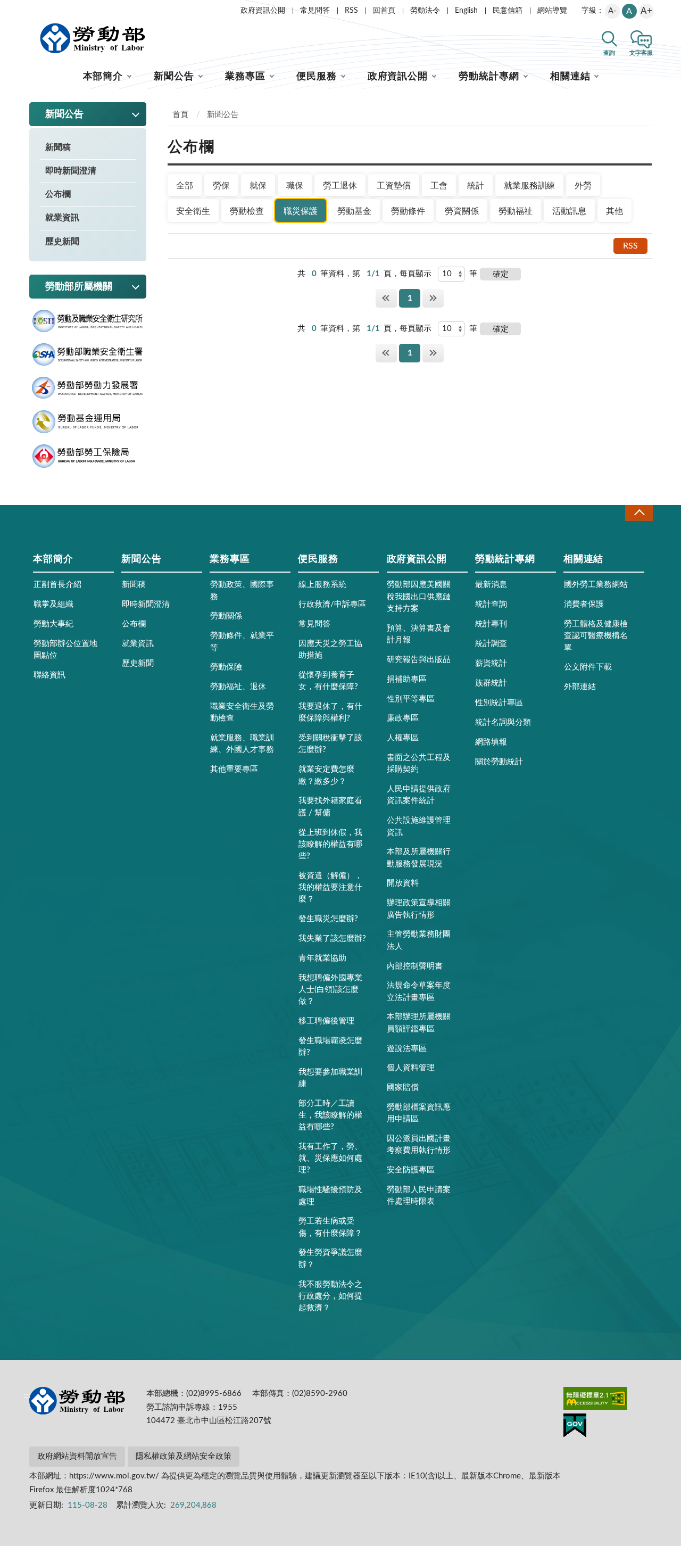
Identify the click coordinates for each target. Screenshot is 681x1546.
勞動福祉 (516, 211)
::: (27, 8)
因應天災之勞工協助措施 (330, 649)
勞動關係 (226, 616)
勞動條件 (408, 211)
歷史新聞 (62, 241)
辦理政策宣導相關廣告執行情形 (419, 909)
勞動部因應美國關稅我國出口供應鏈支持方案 (419, 596)
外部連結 (580, 687)
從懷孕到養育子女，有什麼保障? (328, 681)
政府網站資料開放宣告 (77, 1456)
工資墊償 (394, 185)
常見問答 (315, 10)
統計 (475, 185)
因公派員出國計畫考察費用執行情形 (419, 1144)
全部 (184, 185)
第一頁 (386, 298)
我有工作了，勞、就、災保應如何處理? (330, 1158)
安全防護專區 (411, 1170)
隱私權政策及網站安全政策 (183, 1456)
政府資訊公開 (262, 10)
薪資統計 (491, 663)
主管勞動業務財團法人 (419, 940)
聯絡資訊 (49, 675)
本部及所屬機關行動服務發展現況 (419, 857)
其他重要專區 (234, 769)
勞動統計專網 (489, 76)
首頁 (180, 115)
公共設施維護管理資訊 (419, 826)
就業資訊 (62, 217)
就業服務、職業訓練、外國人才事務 (242, 744)
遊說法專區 (407, 1049)
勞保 (221, 185)
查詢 (609, 53)
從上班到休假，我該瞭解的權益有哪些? (330, 844)
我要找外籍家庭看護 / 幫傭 (330, 806)
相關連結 (570, 76)
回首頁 (384, 10)
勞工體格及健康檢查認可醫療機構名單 (596, 635)
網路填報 (491, 742)
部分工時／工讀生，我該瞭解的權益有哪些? (330, 1115)
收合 (639, 513)
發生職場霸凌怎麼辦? (330, 1046)
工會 (438, 185)
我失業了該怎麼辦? (332, 939)
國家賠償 (403, 1088)
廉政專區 (403, 718)
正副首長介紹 (57, 585)
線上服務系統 (322, 585)
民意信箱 (507, 10)
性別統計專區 (499, 703)
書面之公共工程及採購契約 (419, 763)
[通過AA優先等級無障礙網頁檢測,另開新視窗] (595, 1400)
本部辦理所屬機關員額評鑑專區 (419, 1022)
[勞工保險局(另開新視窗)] (87, 456)
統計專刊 (491, 624)
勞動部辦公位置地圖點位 (65, 649)
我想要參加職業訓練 (330, 1078)
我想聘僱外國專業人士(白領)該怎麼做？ (330, 989)
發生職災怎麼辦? (328, 919)
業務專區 (245, 76)
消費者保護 (584, 604)
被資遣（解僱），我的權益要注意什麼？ (330, 887)
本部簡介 (103, 76)
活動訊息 (569, 211)
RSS (351, 10)
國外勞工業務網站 (596, 585)
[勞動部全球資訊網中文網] (92, 38)
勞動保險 (226, 667)
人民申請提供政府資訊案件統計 (419, 795)
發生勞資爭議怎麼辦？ (330, 1258)
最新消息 (491, 585)
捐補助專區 (407, 679)
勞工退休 (340, 185)
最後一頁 (433, 298)
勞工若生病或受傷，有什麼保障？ (330, 1227)
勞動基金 (354, 211)
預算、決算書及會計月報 (419, 634)
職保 (294, 185)
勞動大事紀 (53, 624)
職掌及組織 (53, 604)
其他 (614, 211)
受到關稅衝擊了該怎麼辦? (330, 744)
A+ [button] (646, 10)
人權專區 (403, 738)
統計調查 (491, 644)
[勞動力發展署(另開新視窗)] (87, 388)
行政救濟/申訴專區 (332, 604)
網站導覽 (552, 10)
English (466, 10)
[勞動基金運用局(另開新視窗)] (87, 422)
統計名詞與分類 (503, 722)
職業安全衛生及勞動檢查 (242, 712)
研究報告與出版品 (419, 660)
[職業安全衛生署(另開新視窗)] (87, 354)
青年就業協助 (322, 958)
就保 (258, 185)
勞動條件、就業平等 (242, 641)
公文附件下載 (588, 667)
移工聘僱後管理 (326, 1021)
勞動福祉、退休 (238, 687)
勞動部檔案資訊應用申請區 (419, 1113)
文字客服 (641, 53)
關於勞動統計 (499, 762)
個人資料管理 (411, 1068)
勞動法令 (425, 10)
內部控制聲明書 (415, 966)
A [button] (629, 11)
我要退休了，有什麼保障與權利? (330, 712)
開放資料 (403, 883)
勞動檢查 (247, 211)
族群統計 (491, 683)
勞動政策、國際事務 (242, 590)
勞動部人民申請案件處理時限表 (419, 1195)
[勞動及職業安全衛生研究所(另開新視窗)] (87, 321)
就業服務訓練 (529, 185)
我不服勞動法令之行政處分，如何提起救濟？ (330, 1296)
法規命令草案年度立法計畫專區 (419, 991)
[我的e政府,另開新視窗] (574, 1427)
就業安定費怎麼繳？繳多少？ (326, 775)
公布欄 (58, 194)
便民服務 (316, 76)
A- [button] (612, 11)
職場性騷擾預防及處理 (330, 1195)
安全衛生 (193, 211)
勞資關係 (462, 211)
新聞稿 (58, 147)
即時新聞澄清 (70, 171)
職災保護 (301, 211)
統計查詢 (491, 604)
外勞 (583, 185)
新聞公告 (174, 76)
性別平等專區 (411, 699)
